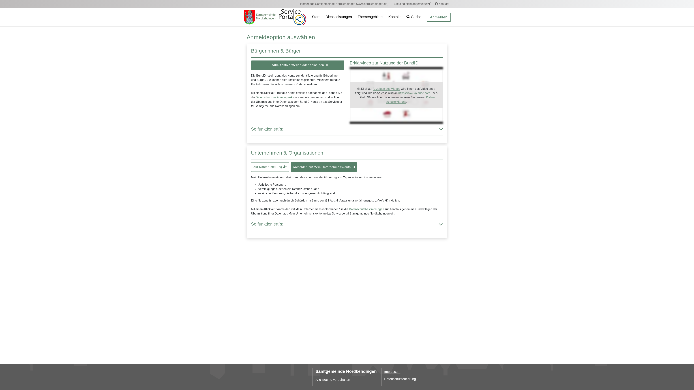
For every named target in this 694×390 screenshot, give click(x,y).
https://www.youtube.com (414, 93)
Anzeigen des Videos (386, 88)
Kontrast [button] (443, 3)
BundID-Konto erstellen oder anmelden (296, 65)
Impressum (392, 372)
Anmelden (438, 17)
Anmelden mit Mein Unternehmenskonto (322, 167)
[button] (414, 17)
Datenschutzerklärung (400, 379)
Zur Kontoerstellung (268, 166)
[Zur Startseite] (259, 17)
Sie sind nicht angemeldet (411, 3)
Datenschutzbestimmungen (273, 97)
